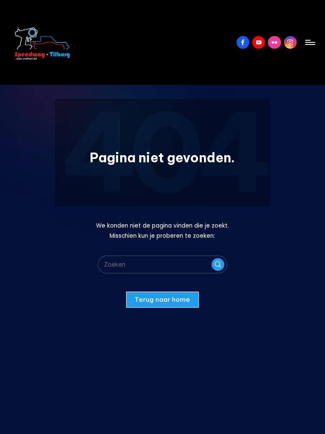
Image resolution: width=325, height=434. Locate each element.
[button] (218, 264)
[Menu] (309, 42)
